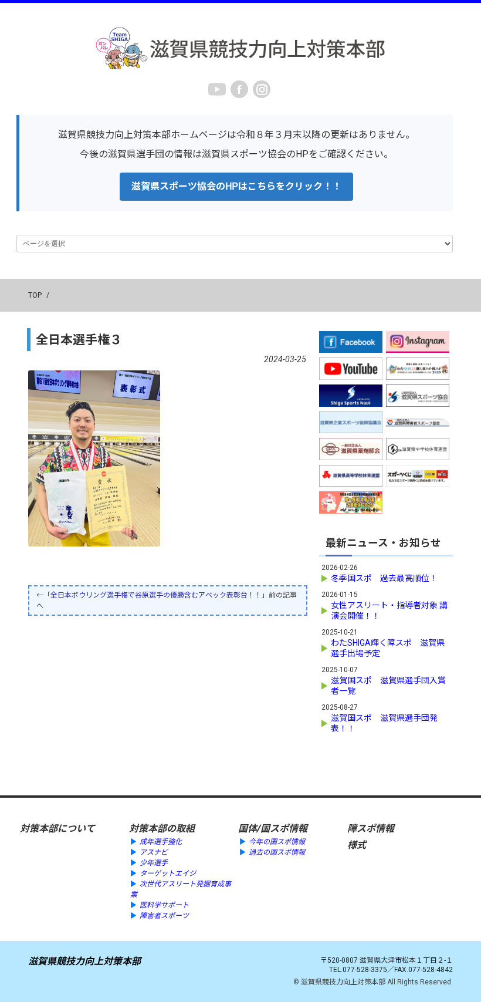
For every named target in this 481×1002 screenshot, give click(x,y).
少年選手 (154, 863)
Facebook (239, 89)
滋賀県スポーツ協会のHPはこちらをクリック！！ (236, 186)
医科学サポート (164, 905)
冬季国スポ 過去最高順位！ (384, 578)
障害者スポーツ (164, 916)
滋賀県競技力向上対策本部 (84, 961)
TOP (35, 295)
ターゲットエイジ (168, 873)
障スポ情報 (370, 828)
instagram (261, 89)
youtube (217, 89)
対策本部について (57, 828)
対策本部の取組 (162, 828)
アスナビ (154, 852)
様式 (356, 845)
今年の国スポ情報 (277, 842)
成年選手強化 (161, 842)
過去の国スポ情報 (277, 852)
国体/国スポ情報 (272, 828)
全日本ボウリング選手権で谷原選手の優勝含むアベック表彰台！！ (156, 595)
